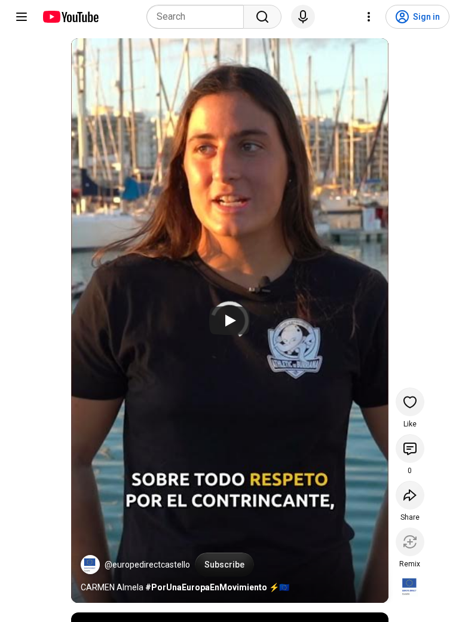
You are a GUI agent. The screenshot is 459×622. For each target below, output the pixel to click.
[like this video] (410, 402)
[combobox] (199, 17)
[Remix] (410, 542)
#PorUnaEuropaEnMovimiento (206, 587)
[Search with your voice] (303, 17)
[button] (90, 564)
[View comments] (410, 448)
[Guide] (21, 17)
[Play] (229, 320)
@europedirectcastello (147, 564)
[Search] (262, 17)
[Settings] (369, 17)
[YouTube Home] (70, 16)
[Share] (410, 495)
